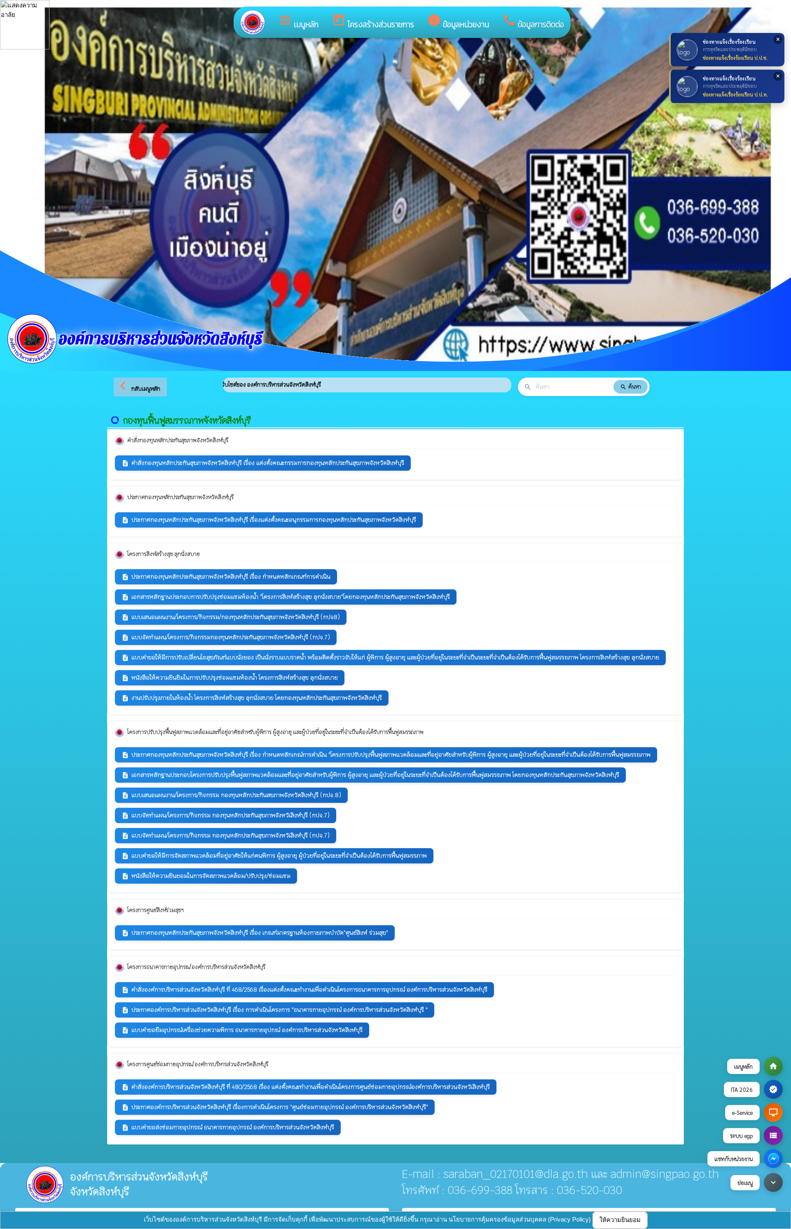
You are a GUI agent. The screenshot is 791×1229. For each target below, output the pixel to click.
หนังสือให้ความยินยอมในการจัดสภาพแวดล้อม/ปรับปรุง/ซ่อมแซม (206, 876)
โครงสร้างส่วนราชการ (373, 21)
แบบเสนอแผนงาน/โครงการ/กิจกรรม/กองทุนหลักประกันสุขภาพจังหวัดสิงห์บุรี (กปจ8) (231, 617)
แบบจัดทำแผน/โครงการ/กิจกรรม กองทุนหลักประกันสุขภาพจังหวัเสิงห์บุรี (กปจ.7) (226, 815)
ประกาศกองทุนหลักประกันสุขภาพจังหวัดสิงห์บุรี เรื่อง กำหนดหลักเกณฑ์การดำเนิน (226, 577)
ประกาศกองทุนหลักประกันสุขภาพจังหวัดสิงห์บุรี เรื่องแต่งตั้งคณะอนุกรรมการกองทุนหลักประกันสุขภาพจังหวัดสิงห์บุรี (269, 520)
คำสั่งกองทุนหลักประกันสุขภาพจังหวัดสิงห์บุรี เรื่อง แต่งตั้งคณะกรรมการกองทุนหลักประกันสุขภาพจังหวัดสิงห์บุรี (263, 463)
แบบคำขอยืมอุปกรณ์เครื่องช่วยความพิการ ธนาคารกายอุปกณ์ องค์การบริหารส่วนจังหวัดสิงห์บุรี (242, 1030)
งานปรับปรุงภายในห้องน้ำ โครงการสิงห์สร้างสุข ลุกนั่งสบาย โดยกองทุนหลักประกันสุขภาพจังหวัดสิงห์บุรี (252, 698)
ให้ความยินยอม (620, 1219)
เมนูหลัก (298, 21)
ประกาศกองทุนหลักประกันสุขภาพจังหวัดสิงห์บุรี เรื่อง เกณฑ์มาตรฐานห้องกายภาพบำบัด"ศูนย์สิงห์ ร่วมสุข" (255, 933)
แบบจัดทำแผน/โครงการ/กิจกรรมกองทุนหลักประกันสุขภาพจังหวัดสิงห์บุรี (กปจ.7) (226, 637)
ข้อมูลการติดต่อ (533, 21)
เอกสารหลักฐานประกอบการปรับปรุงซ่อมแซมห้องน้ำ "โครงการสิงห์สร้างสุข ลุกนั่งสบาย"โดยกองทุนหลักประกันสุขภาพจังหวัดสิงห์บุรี (286, 597)
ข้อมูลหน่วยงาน (458, 21)
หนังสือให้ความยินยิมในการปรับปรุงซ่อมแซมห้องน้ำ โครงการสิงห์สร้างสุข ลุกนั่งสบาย (230, 678)
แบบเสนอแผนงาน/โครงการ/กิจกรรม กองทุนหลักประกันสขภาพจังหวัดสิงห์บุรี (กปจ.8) (231, 795)
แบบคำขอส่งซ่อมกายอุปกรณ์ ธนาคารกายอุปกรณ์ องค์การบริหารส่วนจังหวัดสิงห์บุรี (228, 1127)
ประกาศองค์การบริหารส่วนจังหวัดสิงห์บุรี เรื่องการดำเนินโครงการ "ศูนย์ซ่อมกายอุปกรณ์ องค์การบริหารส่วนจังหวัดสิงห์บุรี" (275, 1107)
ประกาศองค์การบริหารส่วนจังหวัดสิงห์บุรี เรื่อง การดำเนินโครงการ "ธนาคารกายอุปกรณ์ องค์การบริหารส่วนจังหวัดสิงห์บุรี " (275, 1010)
